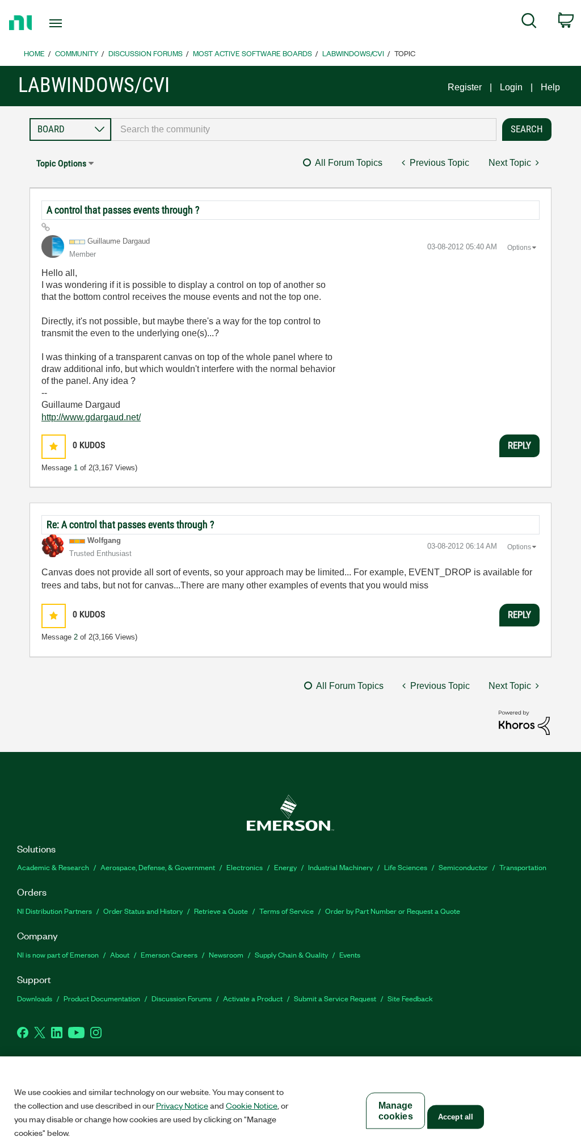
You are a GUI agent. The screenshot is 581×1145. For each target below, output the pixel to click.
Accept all (455, 1117)
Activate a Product (253, 998)
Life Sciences (405, 867)
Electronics (244, 867)
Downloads (34, 998)
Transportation (522, 867)
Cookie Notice (251, 1105)
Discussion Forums (145, 53)
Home (34, 53)
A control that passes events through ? (123, 210)
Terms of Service (286, 910)
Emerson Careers (169, 954)
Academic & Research (53, 867)
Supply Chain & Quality (291, 954)
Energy (285, 867)
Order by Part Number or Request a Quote (392, 910)
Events (349, 954)
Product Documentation (102, 998)
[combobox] (303, 129)
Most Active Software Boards (252, 53)
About (119, 954)
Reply (519, 445)
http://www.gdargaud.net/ (91, 417)
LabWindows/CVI (353, 53)
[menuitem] (529, 23)
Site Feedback (410, 998)
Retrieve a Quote (221, 910)
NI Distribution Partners (54, 910)
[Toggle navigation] (75, 23)
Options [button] (519, 248)
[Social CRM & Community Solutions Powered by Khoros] (524, 721)
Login (511, 87)
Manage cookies (395, 1111)
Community (76, 53)
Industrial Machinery (340, 867)
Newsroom (226, 954)
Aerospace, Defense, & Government (157, 867)
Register (465, 87)
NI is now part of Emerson (58, 954)
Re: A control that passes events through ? (130, 524)
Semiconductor (463, 867)
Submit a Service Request (335, 998)
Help (550, 87)
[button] (53, 446)
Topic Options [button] (61, 163)
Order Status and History (143, 910)
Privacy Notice (182, 1105)
